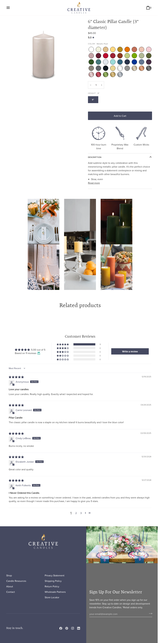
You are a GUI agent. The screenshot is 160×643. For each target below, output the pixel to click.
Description (95, 157)
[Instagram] (72, 628)
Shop (9, 575)
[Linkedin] (78, 628)
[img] (91, 37)
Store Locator (52, 597)
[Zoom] (43, 55)
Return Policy (52, 586)
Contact (10, 592)
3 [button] (81, 513)
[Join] (149, 613)
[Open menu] (11, 7)
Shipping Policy (53, 581)
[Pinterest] (66, 628)
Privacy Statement (54, 575)
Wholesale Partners (55, 592)
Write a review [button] (130, 351)
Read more (94, 183)
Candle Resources (16, 581)
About (9, 586)
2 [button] (76, 513)
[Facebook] (60, 628)
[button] (63, 344)
